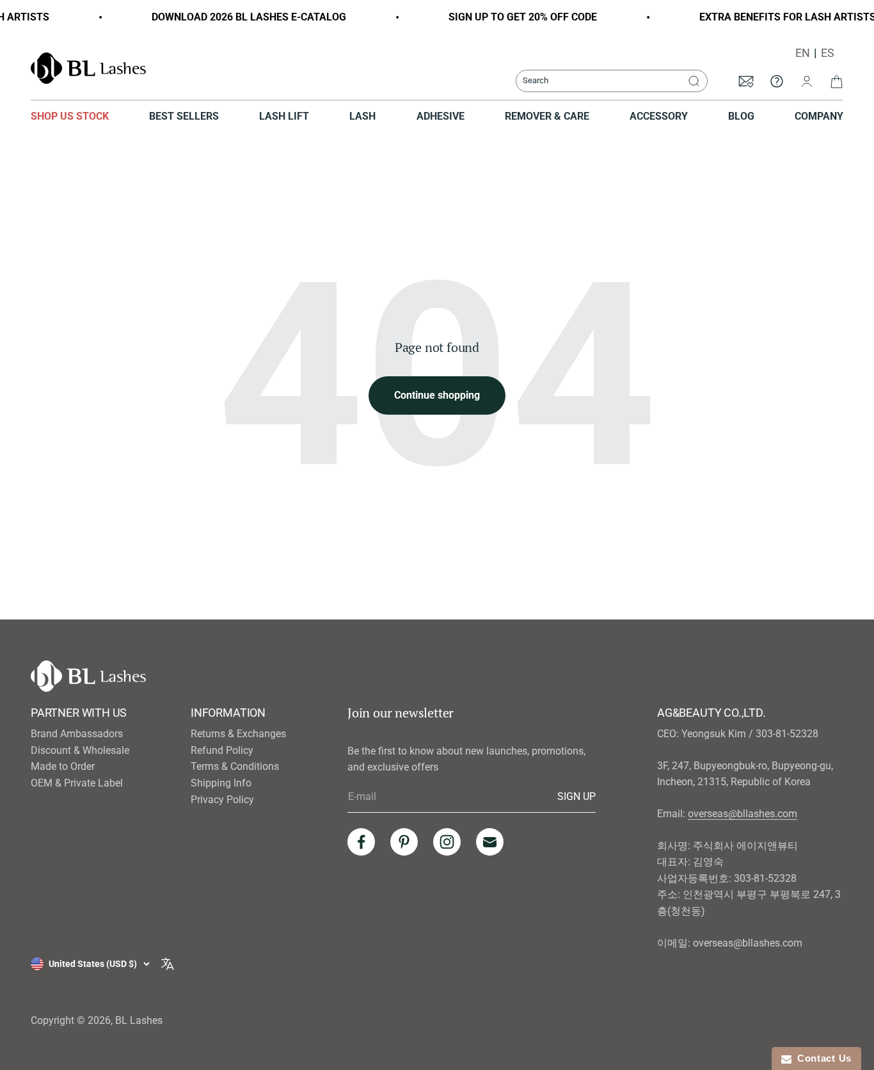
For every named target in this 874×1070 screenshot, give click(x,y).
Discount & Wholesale (80, 750)
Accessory (659, 116)
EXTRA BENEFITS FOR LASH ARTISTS (776, 17)
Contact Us (821, 1058)
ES (827, 53)
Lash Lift (284, 116)
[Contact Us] (776, 80)
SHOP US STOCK (70, 116)
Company (819, 116)
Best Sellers (184, 116)
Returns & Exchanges (238, 734)
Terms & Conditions (235, 766)
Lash (362, 116)
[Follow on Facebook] (361, 841)
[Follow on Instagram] (447, 841)
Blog (741, 116)
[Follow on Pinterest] (404, 841)
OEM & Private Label (77, 783)
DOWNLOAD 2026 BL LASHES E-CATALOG (237, 17)
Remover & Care (547, 116)
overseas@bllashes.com (742, 814)
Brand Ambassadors (77, 734)
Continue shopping (437, 395)
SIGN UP (576, 796)
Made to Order (63, 766)
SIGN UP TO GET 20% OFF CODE (511, 17)
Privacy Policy (222, 800)
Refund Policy (222, 750)
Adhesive (441, 116)
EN (802, 53)
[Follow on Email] (489, 841)
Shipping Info (221, 783)
